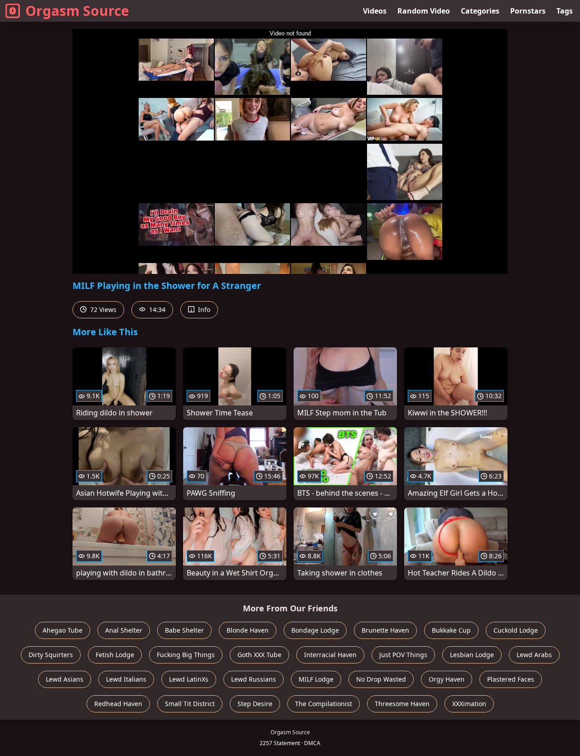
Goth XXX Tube (259, 654)
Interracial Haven (330, 654)
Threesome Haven (402, 703)
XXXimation (469, 703)
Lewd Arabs (534, 654)
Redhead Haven (118, 703)
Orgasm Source (77, 10)
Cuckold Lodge (515, 630)
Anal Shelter (123, 630)
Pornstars (528, 11)
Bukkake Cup (451, 630)
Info (203, 309)
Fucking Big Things (186, 654)
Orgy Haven (446, 679)
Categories (480, 11)
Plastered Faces (510, 679)
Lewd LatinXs (188, 679)
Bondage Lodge (315, 630)
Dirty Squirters (51, 654)
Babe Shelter (184, 630)
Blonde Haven (248, 630)
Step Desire (254, 703)
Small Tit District (190, 703)
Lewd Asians (64, 679)
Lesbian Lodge (472, 654)
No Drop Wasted (381, 679)
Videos (375, 11)
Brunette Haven (385, 630)
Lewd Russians (253, 679)
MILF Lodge (316, 679)
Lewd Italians (126, 679)
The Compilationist (323, 703)
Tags (564, 11)
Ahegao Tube (62, 630)
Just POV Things (403, 654)
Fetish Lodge (115, 654)
